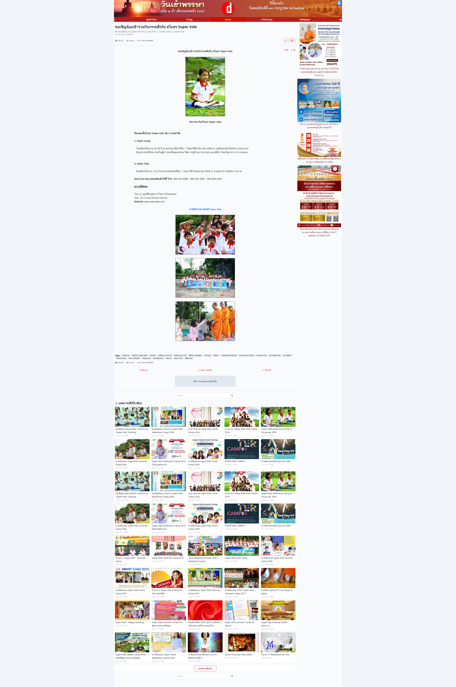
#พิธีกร (216, 355)
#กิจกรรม (126, 355)
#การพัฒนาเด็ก (275, 355)
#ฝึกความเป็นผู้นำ (195, 355)
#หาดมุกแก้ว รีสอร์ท (246, 355)
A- (286, 40)
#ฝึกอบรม (188, 358)
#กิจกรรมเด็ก (121, 358)
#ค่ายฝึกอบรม (158, 358)
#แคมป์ (153, 355)
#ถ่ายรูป (208, 355)
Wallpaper (305, 19)
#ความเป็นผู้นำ (134, 358)
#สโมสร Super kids (139, 355)
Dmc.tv (120, 40)
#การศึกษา (287, 355)
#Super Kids (261, 355)
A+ (292, 40)
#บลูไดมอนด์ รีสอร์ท (229, 355)
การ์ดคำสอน (266, 19)
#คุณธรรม (147, 358)
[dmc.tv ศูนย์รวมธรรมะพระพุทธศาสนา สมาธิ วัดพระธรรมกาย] (228, 8)
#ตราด (168, 358)
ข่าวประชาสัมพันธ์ (146, 40)
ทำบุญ (189, 19)
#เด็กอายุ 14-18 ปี (164, 355)
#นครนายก (178, 358)
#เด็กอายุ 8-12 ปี (180, 355)
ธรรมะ (228, 19)
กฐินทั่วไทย (151, 19)
